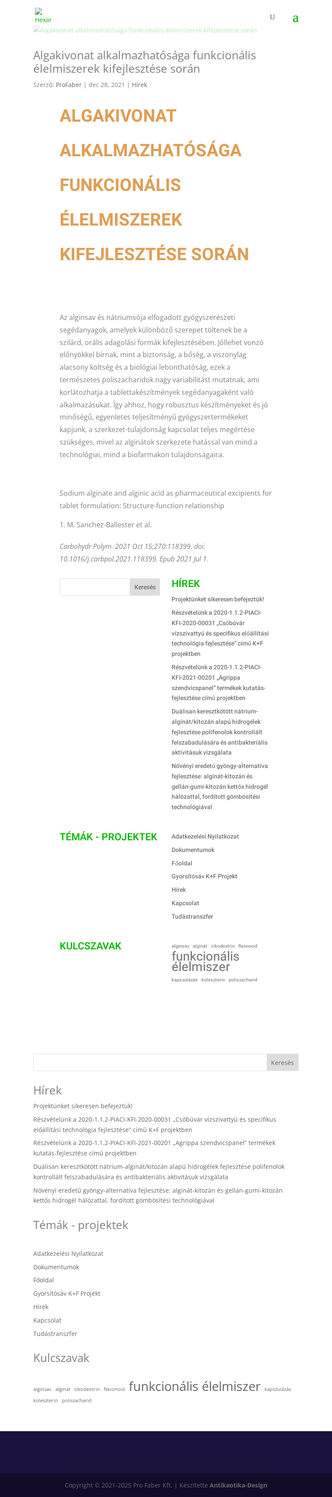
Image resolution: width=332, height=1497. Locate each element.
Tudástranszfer (192, 916)
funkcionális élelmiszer (205, 962)
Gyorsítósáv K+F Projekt (204, 876)
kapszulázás (185, 980)
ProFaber (69, 85)
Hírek (139, 85)
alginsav (180, 946)
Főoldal (182, 863)
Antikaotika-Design (238, 1485)
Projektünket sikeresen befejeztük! (218, 599)
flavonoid (247, 946)
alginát (200, 946)
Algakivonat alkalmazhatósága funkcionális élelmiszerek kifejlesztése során (144, 61)
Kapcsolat (185, 903)
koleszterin (213, 980)
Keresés (145, 587)
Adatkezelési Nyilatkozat (205, 836)
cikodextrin (223, 946)
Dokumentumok (193, 850)
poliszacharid (243, 980)
